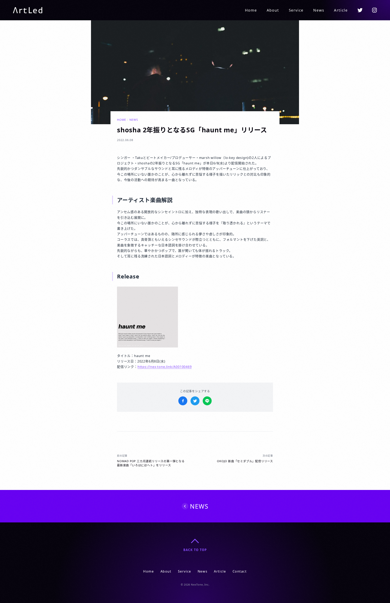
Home (251, 10)
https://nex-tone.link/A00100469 (165, 367)
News (318, 10)
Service (296, 10)
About (273, 10)
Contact (240, 571)
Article (341, 10)
